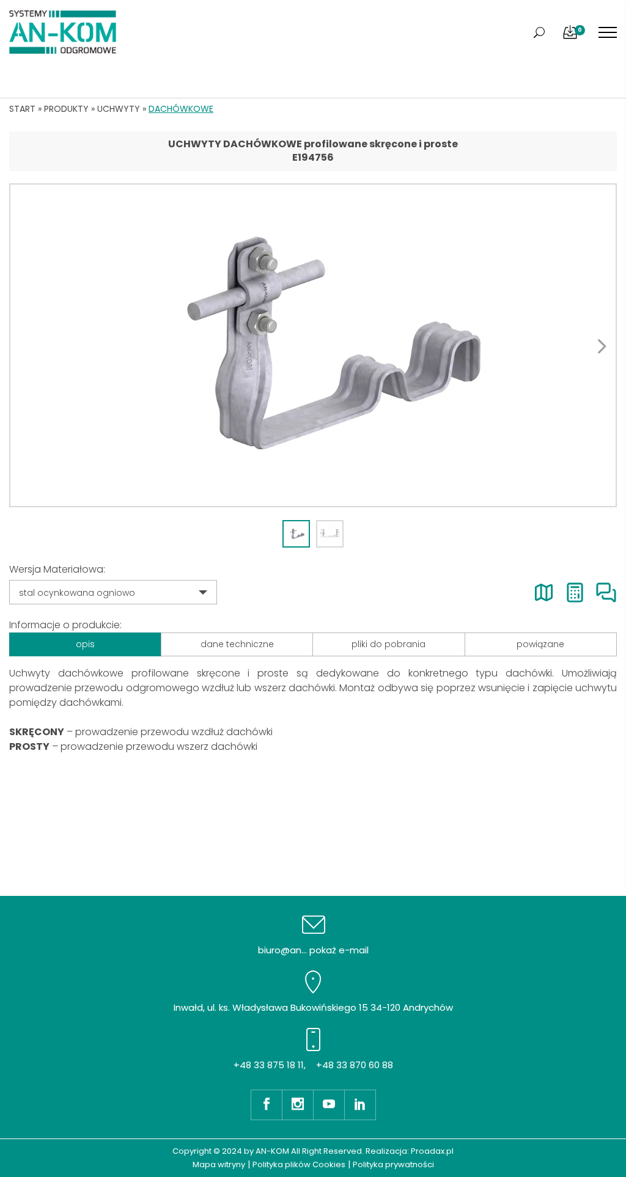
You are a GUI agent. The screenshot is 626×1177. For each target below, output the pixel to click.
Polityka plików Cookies (298, 1164)
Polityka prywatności (393, 1164)
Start (22, 109)
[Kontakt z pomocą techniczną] (606, 592)
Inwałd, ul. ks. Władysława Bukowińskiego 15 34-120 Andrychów (313, 1007)
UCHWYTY (118, 109)
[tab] (296, 534)
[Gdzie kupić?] (543, 592)
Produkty (66, 109)
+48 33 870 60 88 (354, 1064)
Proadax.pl (432, 1151)
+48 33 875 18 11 (269, 1064)
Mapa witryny (219, 1164)
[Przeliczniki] (575, 592)
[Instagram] (297, 1105)
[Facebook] (266, 1105)
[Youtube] (328, 1105)
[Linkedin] (360, 1105)
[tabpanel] (313, 345)
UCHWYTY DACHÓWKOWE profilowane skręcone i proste (313, 144)
